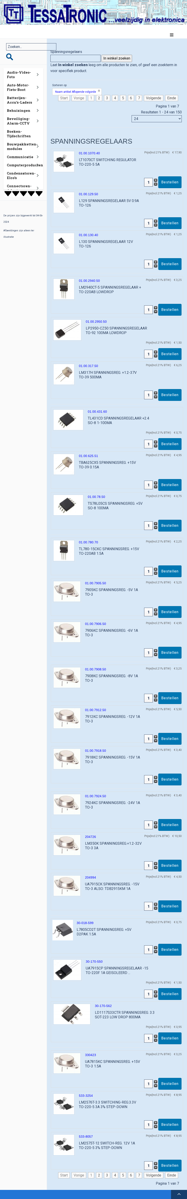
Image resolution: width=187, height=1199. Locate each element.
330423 (90, 1055)
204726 (90, 837)
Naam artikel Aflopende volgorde (75, 91)
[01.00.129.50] (63, 202)
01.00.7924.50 (95, 796)
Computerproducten (25, 165)
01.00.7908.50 (95, 669)
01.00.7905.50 (95, 583)
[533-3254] (63, 1104)
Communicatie (20, 157)
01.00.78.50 (96, 497)
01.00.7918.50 (95, 750)
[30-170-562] (71, 1014)
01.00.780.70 (88, 542)
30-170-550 (94, 961)
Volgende (153, 98)
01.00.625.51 (88, 456)
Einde (171, 98)
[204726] (66, 845)
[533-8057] (63, 1145)
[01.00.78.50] (68, 505)
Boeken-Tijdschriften (19, 133)
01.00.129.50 (88, 194)
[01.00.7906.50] (66, 632)
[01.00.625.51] (63, 464)
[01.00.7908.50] (66, 677)
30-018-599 (85, 923)
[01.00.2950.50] (67, 330)
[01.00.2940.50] (63, 289)
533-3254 (86, 1095)
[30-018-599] (62, 930)
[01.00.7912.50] (66, 718)
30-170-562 (103, 1006)
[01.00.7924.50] (66, 804)
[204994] (66, 885)
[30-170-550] (67, 970)
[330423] (66, 1063)
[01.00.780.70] (63, 550)
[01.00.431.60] (68, 419)
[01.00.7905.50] (66, 591)
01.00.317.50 (88, 366)
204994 (90, 877)
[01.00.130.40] (63, 243)
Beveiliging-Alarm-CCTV (18, 120)
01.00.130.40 (88, 235)
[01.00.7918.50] (66, 759)
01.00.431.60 (97, 411)
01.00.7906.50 (95, 624)
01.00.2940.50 (89, 280)
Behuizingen (18, 110)
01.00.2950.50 (96, 321)
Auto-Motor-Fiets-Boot (18, 87)
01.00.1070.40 (89, 153)
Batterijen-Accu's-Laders (19, 100)
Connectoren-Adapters (19, 188)
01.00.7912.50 (95, 710)
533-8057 (86, 1136)
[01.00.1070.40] (63, 161)
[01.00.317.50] (63, 374)
